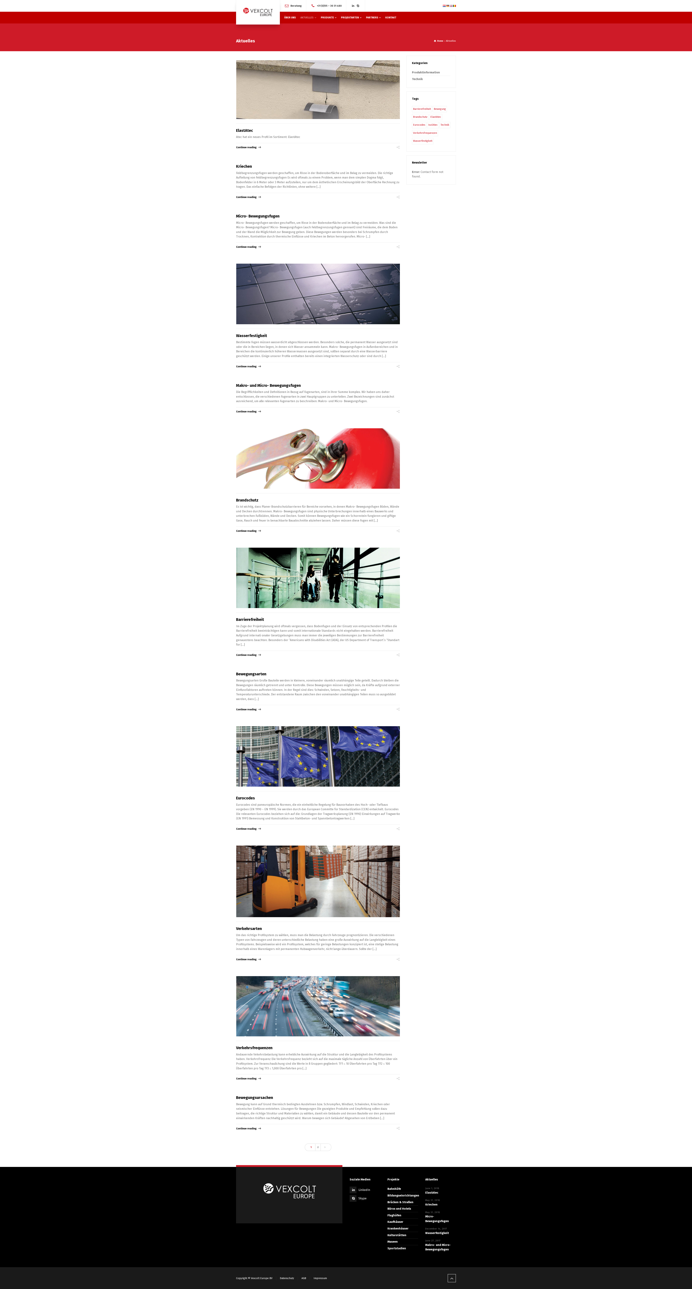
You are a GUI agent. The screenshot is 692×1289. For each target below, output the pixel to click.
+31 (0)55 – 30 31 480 (329, 5)
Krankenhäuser (398, 1228)
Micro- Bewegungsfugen (258, 216)
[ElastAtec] (318, 89)
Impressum (320, 1278)
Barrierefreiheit (250, 619)
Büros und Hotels (399, 1208)
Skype (362, 1198)
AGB (303, 1278)
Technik (417, 79)
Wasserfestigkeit (251, 335)
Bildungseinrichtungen (403, 1195)
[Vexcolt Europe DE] (258, 12)
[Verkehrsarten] (318, 881)
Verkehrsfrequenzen (254, 1047)
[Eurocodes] (318, 756)
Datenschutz (287, 1278)
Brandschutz (247, 500)
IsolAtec (433, 124)
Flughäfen (394, 1215)
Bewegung (440, 109)
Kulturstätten (396, 1235)
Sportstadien (396, 1248)
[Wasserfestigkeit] (318, 294)
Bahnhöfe (394, 1189)
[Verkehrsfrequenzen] (318, 1006)
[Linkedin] (353, 5)
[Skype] (358, 5)
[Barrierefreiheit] (318, 578)
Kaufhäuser (395, 1222)
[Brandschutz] (318, 458)
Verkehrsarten (249, 928)
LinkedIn (364, 1190)
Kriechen (244, 166)
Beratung (296, 5)
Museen (392, 1241)
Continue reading (246, 147)
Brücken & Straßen (400, 1202)
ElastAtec (244, 130)
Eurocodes (245, 798)
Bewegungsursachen (254, 1097)
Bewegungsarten (251, 674)
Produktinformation (426, 72)
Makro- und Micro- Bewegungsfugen (268, 385)
